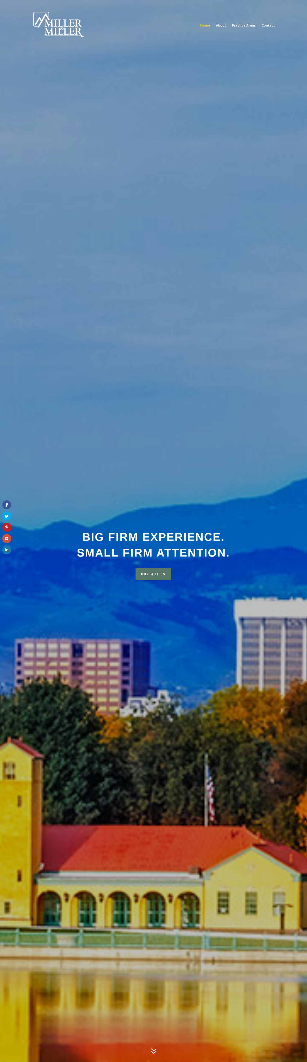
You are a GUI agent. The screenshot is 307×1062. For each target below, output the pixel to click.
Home (205, 25)
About (221, 25)
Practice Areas (244, 25)
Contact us (153, 573)
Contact (268, 25)
